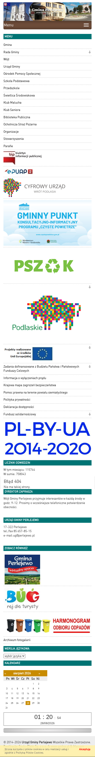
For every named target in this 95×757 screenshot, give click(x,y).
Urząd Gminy (11, 66)
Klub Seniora (11, 110)
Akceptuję (84, 749)
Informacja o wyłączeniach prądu (24, 378)
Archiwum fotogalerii (16, 640)
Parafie (8, 146)
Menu (9, 25)
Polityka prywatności (16, 399)
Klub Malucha (12, 102)
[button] (90, 52)
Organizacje (11, 131)
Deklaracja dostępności (18, 407)
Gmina (7, 45)
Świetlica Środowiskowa (19, 95)
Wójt (6, 59)
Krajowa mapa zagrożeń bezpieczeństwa (29, 385)
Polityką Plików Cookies (29, 752)
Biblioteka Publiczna (16, 117)
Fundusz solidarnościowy (19, 414)
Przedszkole (11, 88)
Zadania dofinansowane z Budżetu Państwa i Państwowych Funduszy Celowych (41, 369)
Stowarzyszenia (13, 138)
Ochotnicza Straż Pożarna (20, 124)
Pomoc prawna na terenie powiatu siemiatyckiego (35, 392)
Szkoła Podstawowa (16, 81)
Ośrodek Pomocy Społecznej (21, 73)
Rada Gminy (11, 52)
